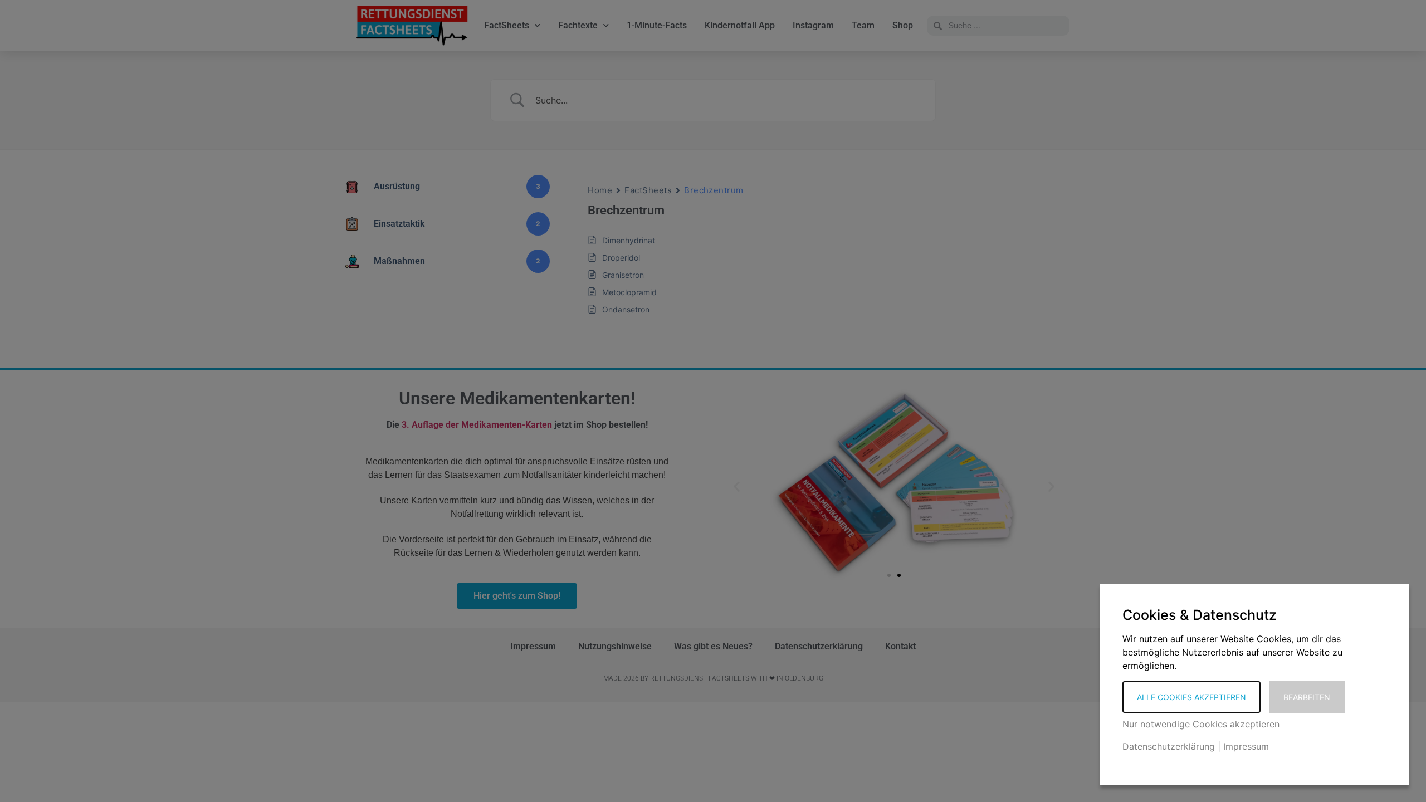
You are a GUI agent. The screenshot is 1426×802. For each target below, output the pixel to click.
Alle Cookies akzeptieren (1191, 697)
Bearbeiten (1306, 697)
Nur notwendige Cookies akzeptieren (1201, 724)
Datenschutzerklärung (1168, 746)
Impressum (1246, 746)
